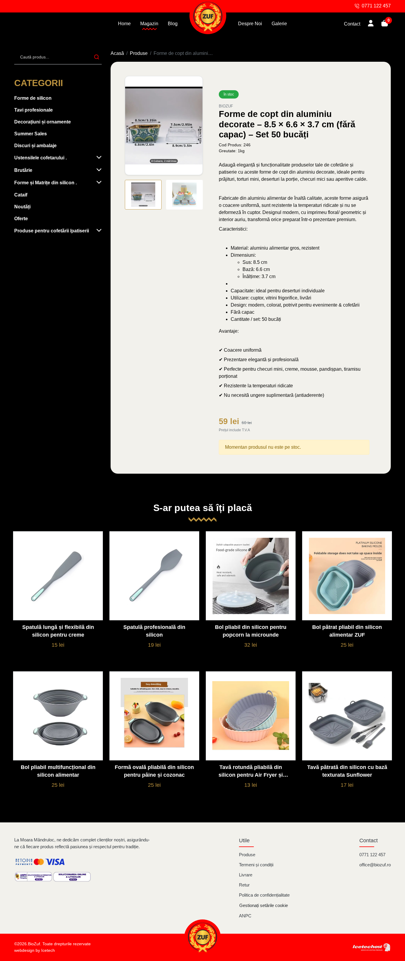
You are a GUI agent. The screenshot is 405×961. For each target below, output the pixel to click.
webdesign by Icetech (34, 950)
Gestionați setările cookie (263, 905)
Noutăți (22, 206)
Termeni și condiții (256, 864)
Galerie (279, 23)
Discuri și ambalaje (35, 145)
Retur (244, 884)
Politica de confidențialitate (264, 894)
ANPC (245, 915)
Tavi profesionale (33, 109)
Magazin (149, 23)
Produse (139, 53)
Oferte (21, 218)
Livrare (245, 874)
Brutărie (23, 170)
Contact (352, 23)
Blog (173, 23)
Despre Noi (250, 23)
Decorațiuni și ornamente (42, 121)
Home (124, 23)
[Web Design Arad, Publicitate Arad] (371, 947)
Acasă (117, 53)
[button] (195, 125)
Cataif (20, 194)
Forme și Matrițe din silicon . (45, 182)
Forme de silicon (33, 98)
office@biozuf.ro (375, 864)
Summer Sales (30, 133)
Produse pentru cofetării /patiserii (51, 230)
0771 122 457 (372, 854)
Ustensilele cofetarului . (40, 157)
